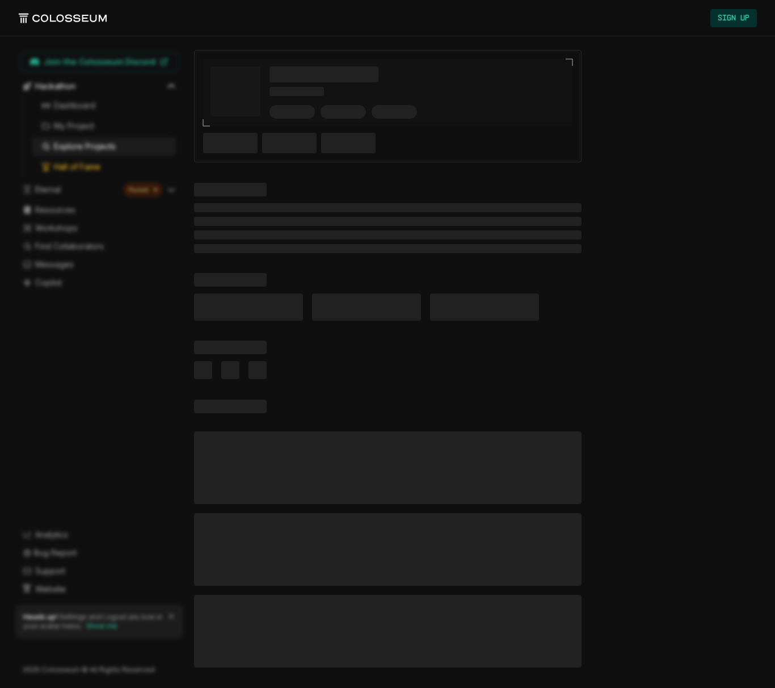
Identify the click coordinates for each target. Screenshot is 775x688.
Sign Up (733, 18)
